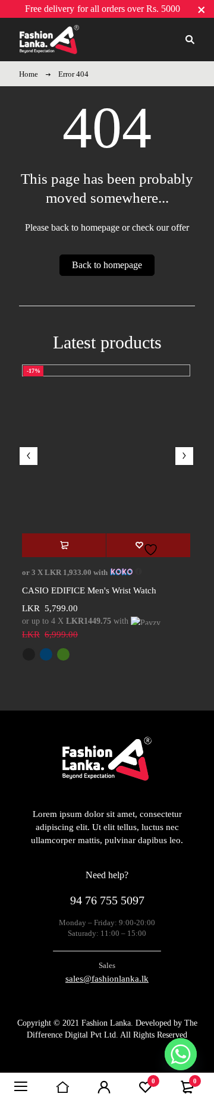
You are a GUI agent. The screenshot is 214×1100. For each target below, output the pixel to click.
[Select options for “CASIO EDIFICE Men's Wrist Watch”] (64, 545)
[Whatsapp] (181, 1054)
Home (28, 74)
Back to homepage (107, 265)
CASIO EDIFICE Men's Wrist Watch (89, 590)
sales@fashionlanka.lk (107, 978)
